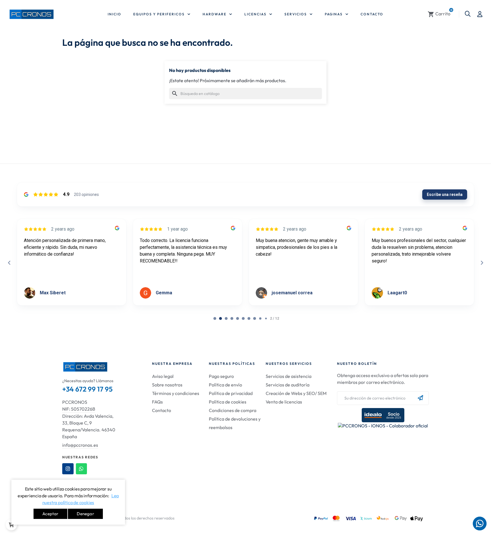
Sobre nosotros (167, 385)
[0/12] (215, 318)
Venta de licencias (284, 402)
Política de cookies (227, 402)
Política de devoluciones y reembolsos (235, 423)
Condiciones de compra (232, 410)
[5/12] (243, 318)
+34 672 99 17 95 (87, 389)
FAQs (157, 402)
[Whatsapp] (81, 469)
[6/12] (249, 318)
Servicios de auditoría (287, 385)
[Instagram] (68, 469)
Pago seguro (221, 376)
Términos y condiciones (175, 393)
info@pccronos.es (80, 445)
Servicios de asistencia (288, 376)
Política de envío (225, 385)
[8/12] (260, 318)
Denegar (85, 513)
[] (11, 524)
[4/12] (237, 318)
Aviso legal (163, 376)
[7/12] (254, 318)
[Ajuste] (479, 14)
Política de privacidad (231, 393)
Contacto (161, 410)
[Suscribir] (420, 398)
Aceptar (50, 513)
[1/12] (220, 318)
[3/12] (232, 318)
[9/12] (266, 318)
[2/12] (226, 318)
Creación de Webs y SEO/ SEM (296, 393)
